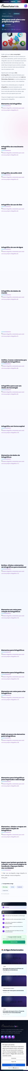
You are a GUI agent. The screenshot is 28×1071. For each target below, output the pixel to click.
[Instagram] (6, 1036)
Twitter (12, 887)
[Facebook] (2, 1036)
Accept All (13, 1065)
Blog (10, 13)
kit (26, 873)
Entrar (19, 1)
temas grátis (4, 877)
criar (7, 873)
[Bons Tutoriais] (9, 6)
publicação (7, 875)
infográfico (22, 873)
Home (4, 13)
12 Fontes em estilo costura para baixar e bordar (15, 919)
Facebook (19, 887)
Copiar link (5, 890)
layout (2, 875)
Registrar (13, 1)
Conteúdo (6, 907)
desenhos (16, 13)
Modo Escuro (6, 1)
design (18, 873)
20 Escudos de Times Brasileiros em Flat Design (15, 915)
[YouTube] (13, 1036)
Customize (13, 1058)
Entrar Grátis (14, 942)
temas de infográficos (15, 875)
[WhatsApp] (9, 1036)
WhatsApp (5, 887)
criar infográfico (12, 873)
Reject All (13, 1061)
